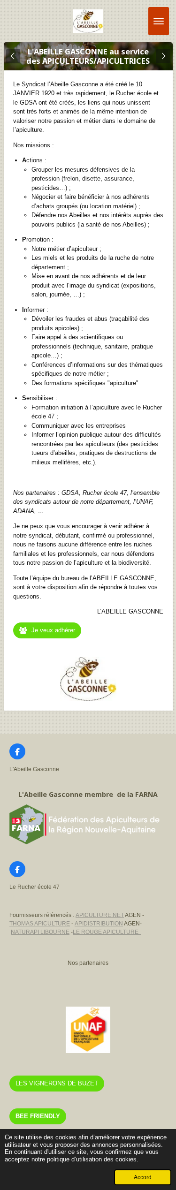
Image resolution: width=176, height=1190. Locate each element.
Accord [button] (143, 1177)
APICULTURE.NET (100, 915)
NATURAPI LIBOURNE (40, 932)
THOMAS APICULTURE (39, 923)
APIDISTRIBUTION (99, 923)
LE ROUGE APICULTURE (107, 932)
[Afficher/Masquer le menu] (158, 21)
